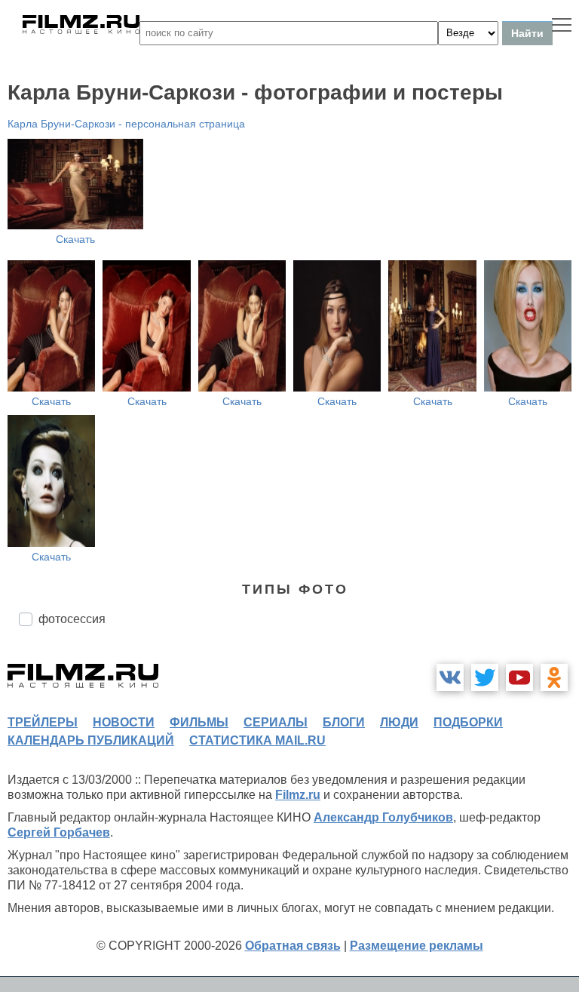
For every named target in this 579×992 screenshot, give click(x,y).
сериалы (276, 722)
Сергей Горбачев (59, 832)
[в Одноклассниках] (554, 677)
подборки (468, 722)
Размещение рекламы (416, 945)
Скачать (75, 239)
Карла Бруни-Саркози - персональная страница (126, 124)
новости (124, 722)
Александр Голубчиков (383, 817)
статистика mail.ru (257, 740)
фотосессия (72, 619)
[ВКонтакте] (450, 677)
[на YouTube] (519, 677)
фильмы (199, 722)
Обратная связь (293, 945)
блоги (344, 722)
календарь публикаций (91, 740)
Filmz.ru (297, 794)
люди (399, 722)
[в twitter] (484, 677)
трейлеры (43, 722)
